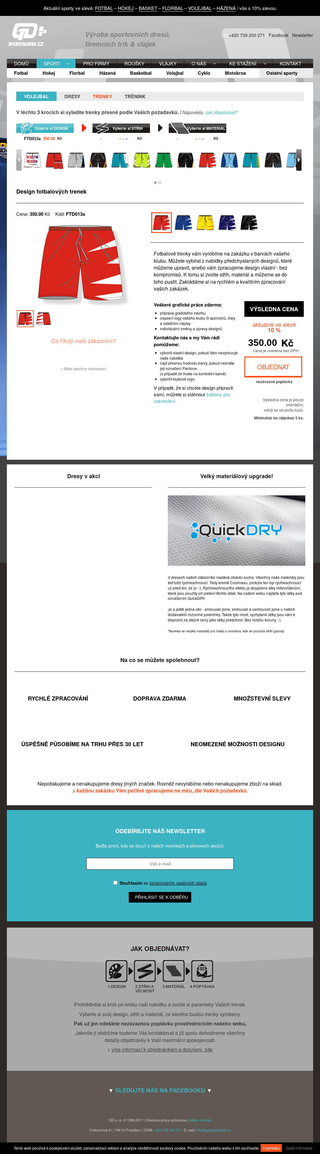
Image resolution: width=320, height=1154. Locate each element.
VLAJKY (168, 63)
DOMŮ (21, 63)
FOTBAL (104, 8)
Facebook (278, 35)
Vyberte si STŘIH (127, 128)
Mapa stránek (200, 1119)
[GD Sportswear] (29, 44)
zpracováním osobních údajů (178, 883)
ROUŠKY (134, 63)
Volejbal (174, 72)
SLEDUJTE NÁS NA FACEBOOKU (160, 1090)
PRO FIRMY (96, 63)
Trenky (102, 96)
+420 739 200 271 (247, 35)
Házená (107, 72)
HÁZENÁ (226, 8)
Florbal (77, 72)
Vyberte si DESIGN (51, 128)
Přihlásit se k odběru (161, 897)
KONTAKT (290, 63)
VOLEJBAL (200, 8)
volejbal (36, 96)
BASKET (148, 8)
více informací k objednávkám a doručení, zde (162, 1049)
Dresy (72, 96)
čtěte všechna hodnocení (85, 368)
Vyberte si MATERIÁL (206, 128)
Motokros (235, 72)
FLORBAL (172, 8)
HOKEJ (126, 8)
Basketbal (141, 72)
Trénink (135, 96)
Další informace (299, 1148)
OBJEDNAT (273, 366)
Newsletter (302, 35)
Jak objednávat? (221, 112)
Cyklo (204, 72)
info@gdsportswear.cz (213, 1129)
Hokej (48, 72)
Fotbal (21, 72)
